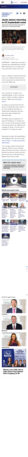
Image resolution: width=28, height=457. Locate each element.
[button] (6, 197)
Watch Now (23, 2)
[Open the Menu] (2, 2)
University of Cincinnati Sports (7, 14)
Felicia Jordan (10, 55)
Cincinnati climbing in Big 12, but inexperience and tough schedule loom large (14, 166)
